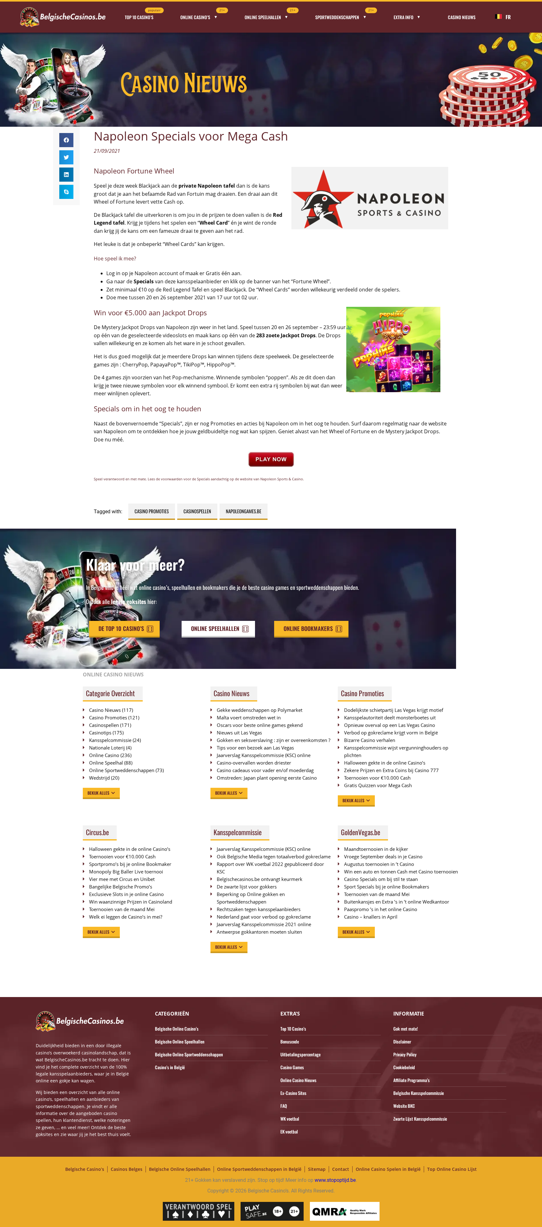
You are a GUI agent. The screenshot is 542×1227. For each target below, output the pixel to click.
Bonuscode (289, 1041)
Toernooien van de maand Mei (122, 909)
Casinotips (100, 732)
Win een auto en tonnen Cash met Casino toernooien (401, 871)
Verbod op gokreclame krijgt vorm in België (391, 732)
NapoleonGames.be (243, 511)
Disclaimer (402, 1041)
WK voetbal (289, 1118)
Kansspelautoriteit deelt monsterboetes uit (390, 717)
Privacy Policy (405, 1054)
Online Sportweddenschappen (121, 770)
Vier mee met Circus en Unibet (122, 879)
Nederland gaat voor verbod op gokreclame (264, 917)
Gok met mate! (405, 1028)
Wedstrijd (99, 778)
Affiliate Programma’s (411, 1080)
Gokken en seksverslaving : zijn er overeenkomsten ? (273, 740)
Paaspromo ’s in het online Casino (380, 909)
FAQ (283, 1105)
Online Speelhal (106, 763)
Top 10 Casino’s (143, 15)
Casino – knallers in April (370, 917)
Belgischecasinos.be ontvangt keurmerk (259, 879)
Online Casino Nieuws (298, 1080)
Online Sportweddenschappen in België (259, 1169)
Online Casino (104, 755)
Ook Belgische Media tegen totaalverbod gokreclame (274, 856)
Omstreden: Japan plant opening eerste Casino (267, 778)
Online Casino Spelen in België (388, 1169)
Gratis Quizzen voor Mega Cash (378, 785)
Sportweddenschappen (344, 15)
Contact (340, 1169)
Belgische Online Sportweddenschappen (189, 1054)
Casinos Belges (126, 1169)
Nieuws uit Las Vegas (239, 732)
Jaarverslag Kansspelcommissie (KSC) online (264, 755)
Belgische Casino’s (84, 1169)
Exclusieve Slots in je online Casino (126, 894)
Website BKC (404, 1105)
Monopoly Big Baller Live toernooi (126, 871)
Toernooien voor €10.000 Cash (377, 778)
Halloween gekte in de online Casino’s (384, 763)
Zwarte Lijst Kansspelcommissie (420, 1118)
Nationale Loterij (107, 747)
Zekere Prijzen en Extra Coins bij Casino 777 (394, 770)
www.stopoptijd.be (335, 1180)
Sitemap (317, 1169)
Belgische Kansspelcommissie (418, 1093)
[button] (66, 140)
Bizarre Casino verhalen (369, 740)
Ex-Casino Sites (293, 1093)
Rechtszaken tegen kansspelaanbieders (258, 909)
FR (508, 17)
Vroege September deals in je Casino (383, 856)
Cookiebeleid (404, 1067)
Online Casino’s (202, 15)
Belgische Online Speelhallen (180, 1041)
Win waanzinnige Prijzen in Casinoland (130, 902)
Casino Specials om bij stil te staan (381, 879)
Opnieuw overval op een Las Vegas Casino (389, 725)
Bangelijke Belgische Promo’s (120, 886)
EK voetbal (289, 1131)
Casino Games (292, 1067)
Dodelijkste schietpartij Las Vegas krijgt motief (393, 710)
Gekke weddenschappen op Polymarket (259, 710)
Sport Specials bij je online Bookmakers (386, 886)
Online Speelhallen (270, 15)
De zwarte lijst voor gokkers (247, 886)
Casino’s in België (170, 1067)
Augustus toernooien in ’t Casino (379, 864)
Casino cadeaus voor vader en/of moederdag (265, 770)
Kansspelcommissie (110, 740)
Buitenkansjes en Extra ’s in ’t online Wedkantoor (396, 902)
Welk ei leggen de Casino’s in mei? (125, 917)
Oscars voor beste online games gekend (260, 725)
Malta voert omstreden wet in (249, 717)
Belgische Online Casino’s (177, 1028)
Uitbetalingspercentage (300, 1054)
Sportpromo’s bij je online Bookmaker (130, 864)
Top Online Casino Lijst (452, 1169)
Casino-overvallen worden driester (254, 763)
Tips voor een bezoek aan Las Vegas (255, 747)
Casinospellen (197, 511)
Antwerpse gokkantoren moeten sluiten (259, 932)
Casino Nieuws (462, 17)
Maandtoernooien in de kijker (376, 849)
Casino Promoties (152, 511)
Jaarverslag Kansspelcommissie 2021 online (264, 924)
